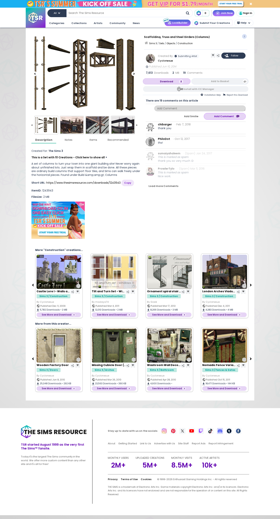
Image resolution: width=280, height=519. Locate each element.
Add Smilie (191, 116)
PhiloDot (164, 139)
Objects (170, 43)
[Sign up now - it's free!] (58, 220)
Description (43, 140)
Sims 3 (153, 43)
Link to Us (145, 443)
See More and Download (56, 314)
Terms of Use (129, 479)
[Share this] (218, 55)
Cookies (146, 479)
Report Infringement (221, 443)
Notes (68, 140)
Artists (98, 23)
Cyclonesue (165, 60)
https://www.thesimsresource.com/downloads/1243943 (83, 183)
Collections (78, 23)
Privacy (113, 479)
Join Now (227, 13)
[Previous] (35, 73)
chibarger (165, 124)
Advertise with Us (164, 443)
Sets (161, 43)
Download (166, 81)
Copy (127, 183)
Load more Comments (163, 186)
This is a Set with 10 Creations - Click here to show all (68, 157)
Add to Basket (220, 81)
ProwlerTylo (166, 169)
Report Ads (199, 443)
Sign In (247, 13)
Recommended (118, 140)
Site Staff (183, 443)
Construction (185, 43)
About (111, 443)
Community (118, 23)
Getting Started (127, 443)
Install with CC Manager (198, 89)
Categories (56, 23)
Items (93, 140)
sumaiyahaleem (169, 153)
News (136, 23)
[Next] (133, 73)
